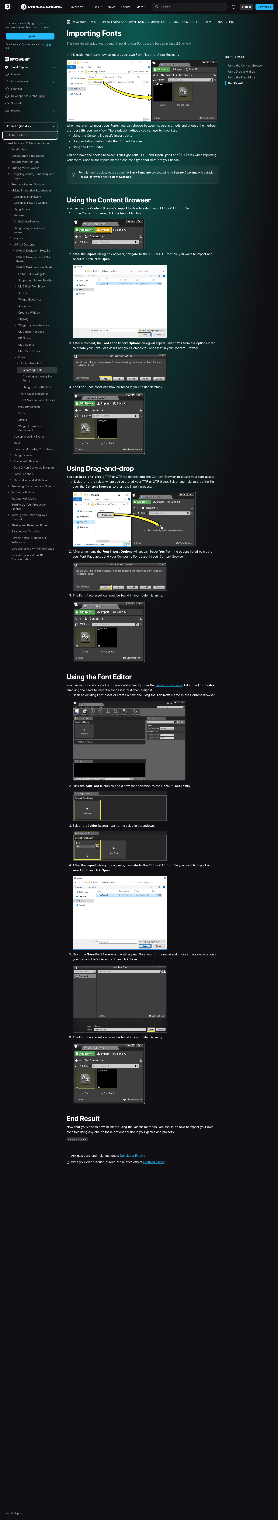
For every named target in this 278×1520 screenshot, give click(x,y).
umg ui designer (77, 1139)
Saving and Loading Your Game (33, 449)
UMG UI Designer (24, 244)
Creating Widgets (29, 312)
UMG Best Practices (31, 331)
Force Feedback (24, 474)
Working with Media (24, 498)
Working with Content (25, 161)
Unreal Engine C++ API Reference (33, 548)
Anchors (23, 293)
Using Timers (22, 209)
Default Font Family (169, 685)
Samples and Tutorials (25, 531)
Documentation (94, 21)
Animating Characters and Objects (33, 486)
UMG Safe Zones (29, 351)
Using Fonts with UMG (37, 387)
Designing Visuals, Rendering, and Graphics (33, 176)
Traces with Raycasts (27, 461)
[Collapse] (8, 190)
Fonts (21, 357)
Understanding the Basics (28, 155)
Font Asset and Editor (34, 393)
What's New (19, 149)
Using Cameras (23, 455)
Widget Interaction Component (30, 428)
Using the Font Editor (241, 77)
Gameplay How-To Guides (30, 202)
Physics (18, 238)
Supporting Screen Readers (36, 280)
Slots (21, 413)
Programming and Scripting (29, 184)
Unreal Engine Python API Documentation (27, 557)
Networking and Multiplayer (31, 480)
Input (17, 442)
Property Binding (29, 406)
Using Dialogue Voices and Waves (30, 230)
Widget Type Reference (33, 325)
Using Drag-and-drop (241, 71)
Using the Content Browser (245, 65)
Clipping (23, 319)
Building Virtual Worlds (25, 168)
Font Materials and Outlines (38, 400)
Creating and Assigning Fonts (37, 378)
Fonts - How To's (31, 363)
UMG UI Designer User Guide (34, 267)
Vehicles (19, 215)
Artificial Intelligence (27, 221)
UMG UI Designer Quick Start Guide (34, 259)
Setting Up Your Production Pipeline (29, 506)
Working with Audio (24, 492)
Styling (22, 419)
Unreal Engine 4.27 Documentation (27, 143)
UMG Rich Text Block (31, 286)
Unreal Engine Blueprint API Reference (29, 540)
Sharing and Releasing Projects (31, 525)
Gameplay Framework (27, 196)
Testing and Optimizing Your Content (29, 517)
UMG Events (26, 344)
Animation (24, 306)
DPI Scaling (25, 338)
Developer (79, 21)
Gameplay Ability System (29, 436)
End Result (235, 83)
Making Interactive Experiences (31, 190)
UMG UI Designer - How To (33, 250)
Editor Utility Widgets (31, 274)
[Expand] (8, 149)
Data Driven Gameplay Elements (34, 467)
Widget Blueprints (29, 299)
